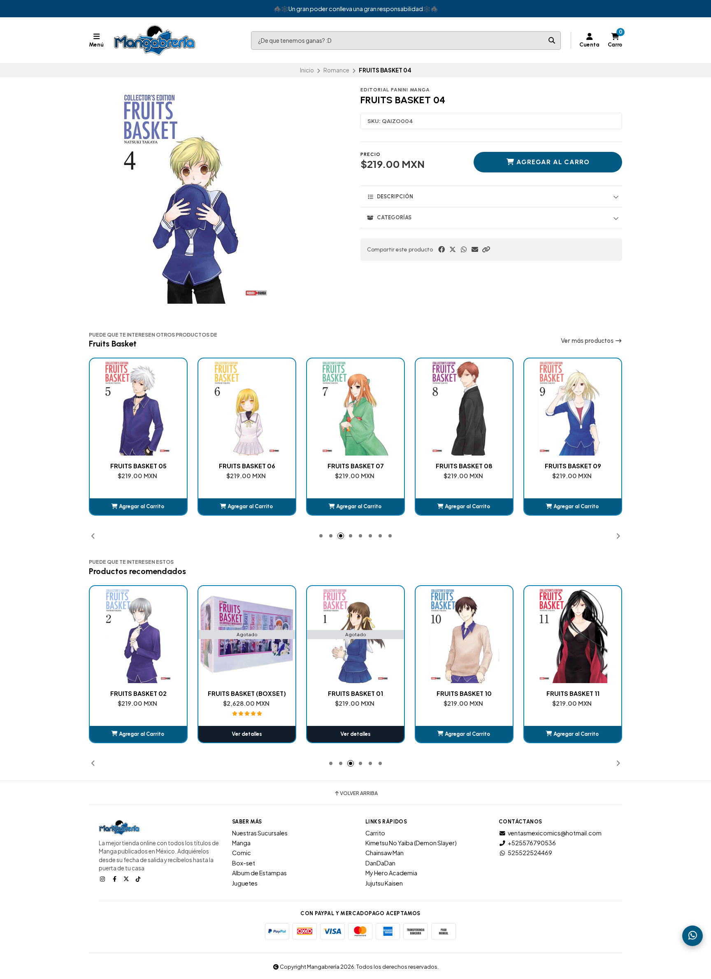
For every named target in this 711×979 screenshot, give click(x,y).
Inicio (307, 70)
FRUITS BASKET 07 (247, 466)
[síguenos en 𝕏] (127, 878)
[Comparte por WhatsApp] (464, 249)
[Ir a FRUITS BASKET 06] (138, 407)
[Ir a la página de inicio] (155, 40)
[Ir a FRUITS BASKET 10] (572, 407)
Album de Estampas (259, 873)
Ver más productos (588, 341)
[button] (486, 249)
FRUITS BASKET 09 (464, 466)
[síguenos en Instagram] (103, 878)
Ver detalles (138, 734)
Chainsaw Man (384, 853)
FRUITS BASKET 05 (573, 693)
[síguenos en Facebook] (115, 878)
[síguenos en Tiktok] (139, 878)
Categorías (394, 217)
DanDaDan (380, 863)
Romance (336, 70)
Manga (241, 843)
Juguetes (245, 883)
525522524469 (530, 853)
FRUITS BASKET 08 (355, 466)
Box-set (243, 863)
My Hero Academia (391, 873)
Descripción (395, 196)
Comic (241, 853)
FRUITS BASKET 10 (572, 466)
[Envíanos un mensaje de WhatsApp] (692, 936)
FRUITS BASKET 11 (464, 693)
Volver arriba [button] (359, 793)
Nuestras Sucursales (260, 833)
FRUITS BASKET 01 (246, 693)
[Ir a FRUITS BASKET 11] (464, 634)
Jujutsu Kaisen (384, 883)
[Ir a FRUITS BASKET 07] (246, 407)
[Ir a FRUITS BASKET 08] (355, 407)
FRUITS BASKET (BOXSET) (138, 693)
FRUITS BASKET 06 (138, 466)
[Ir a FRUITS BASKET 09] (464, 407)
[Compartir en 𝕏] (452, 249)
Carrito (375, 833)
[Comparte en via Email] (475, 249)
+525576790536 (532, 843)
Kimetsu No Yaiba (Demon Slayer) (411, 843)
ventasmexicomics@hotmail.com (555, 833)
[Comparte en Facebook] (441, 249)
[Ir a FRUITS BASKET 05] (572, 634)
